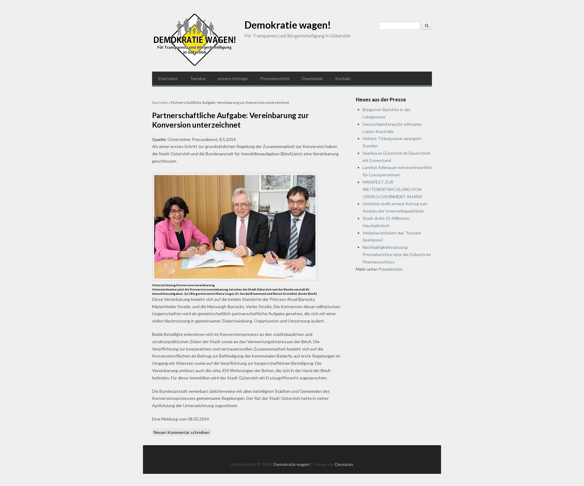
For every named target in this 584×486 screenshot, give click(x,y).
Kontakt (343, 78)
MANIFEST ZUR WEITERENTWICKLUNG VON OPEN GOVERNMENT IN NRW (392, 189)
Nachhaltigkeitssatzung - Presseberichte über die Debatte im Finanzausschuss (397, 254)
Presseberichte (275, 78)
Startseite (168, 78)
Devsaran (344, 464)
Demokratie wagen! (288, 25)
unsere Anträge (233, 78)
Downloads (312, 78)
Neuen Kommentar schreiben (182, 432)
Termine (198, 78)
